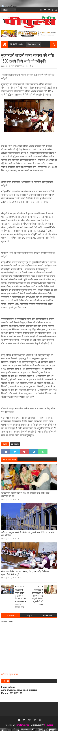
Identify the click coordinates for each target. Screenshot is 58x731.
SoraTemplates (22, 725)
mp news (15, 444)
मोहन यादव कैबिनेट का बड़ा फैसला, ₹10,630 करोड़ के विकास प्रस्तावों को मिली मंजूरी (25, 573)
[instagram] (56, 9)
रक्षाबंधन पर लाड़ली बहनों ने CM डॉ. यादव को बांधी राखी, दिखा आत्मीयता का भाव (25, 494)
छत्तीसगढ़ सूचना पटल (9, 674)
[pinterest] (52, 9)
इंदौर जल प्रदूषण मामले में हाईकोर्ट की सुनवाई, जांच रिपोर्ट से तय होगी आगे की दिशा (27, 534)
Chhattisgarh (16, 44)
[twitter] (45, 9)
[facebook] (41, 9)
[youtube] (48, 9)
